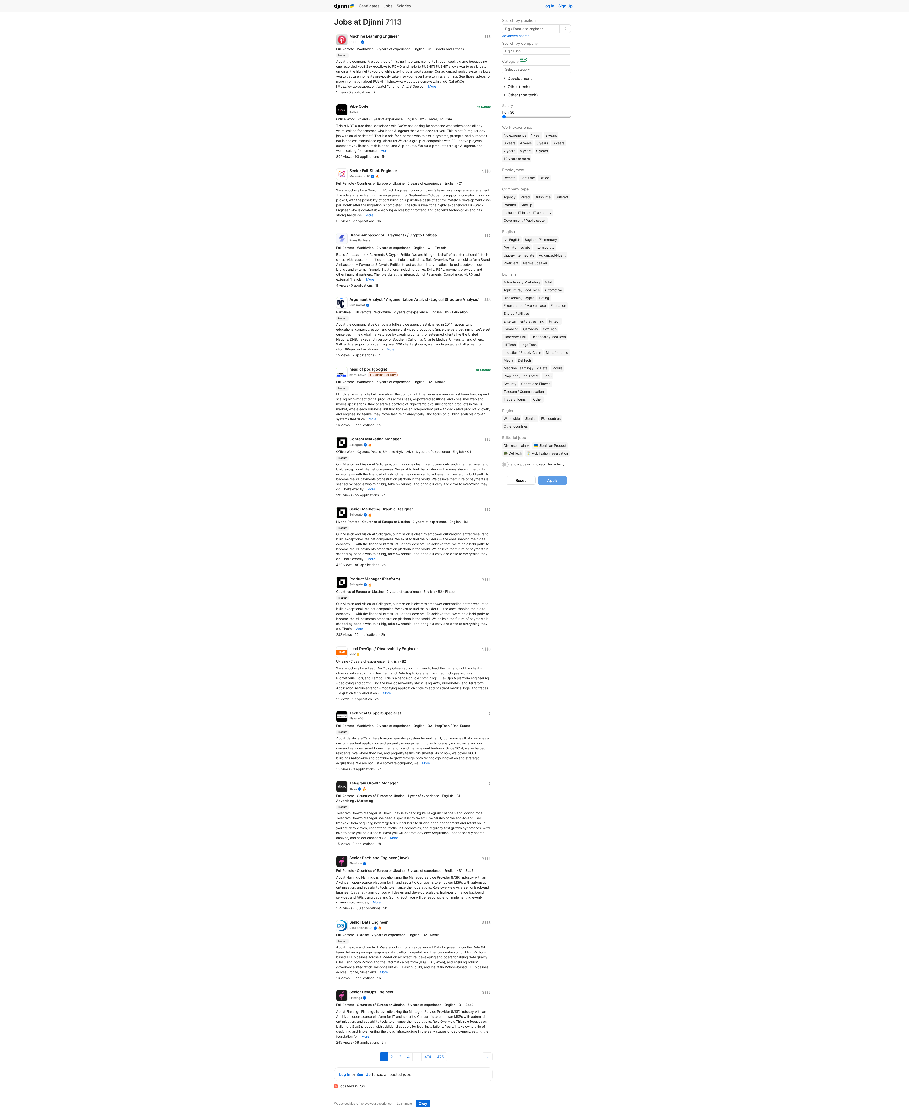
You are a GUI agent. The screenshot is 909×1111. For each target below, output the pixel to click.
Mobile (557, 368)
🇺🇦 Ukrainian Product (550, 445)
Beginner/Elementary (541, 240)
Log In (548, 6)
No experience (515, 135)
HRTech (510, 345)
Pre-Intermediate (517, 247)
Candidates (369, 6)
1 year (536, 135)
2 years (551, 135)
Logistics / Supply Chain (522, 352)
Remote (510, 178)
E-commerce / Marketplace (525, 306)
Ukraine (530, 418)
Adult (549, 282)
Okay (423, 1104)
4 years (526, 143)
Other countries (516, 426)
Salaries (404, 6)
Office (544, 178)
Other (537, 399)
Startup (526, 205)
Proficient (511, 263)
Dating (544, 298)
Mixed (525, 197)
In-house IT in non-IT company (527, 213)
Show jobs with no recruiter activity (537, 464)
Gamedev (530, 329)
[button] (432, 86)
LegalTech (529, 345)
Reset (521, 480)
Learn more (404, 1103)
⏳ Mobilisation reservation (547, 453)
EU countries (551, 418)
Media (508, 360)
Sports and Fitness (535, 384)
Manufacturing (557, 352)
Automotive (553, 290)
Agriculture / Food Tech (522, 290)
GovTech (550, 329)
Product (510, 205)
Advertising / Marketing (522, 282)
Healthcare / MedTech (548, 337)
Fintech (554, 321)
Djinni (344, 6)
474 (427, 1056)
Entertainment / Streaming (524, 321)
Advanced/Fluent (552, 255)
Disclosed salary (516, 445)
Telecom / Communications (524, 392)
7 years (509, 151)
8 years (525, 151)
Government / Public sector (525, 220)
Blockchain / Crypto (519, 298)
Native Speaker (535, 263)
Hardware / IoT (515, 337)
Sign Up (565, 6)
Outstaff (561, 197)
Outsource (543, 197)
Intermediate (544, 247)
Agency (510, 197)
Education (558, 306)
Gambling (511, 329)
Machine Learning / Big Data (526, 368)
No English (512, 240)
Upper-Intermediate (519, 255)
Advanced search (515, 36)
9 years (542, 151)
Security (510, 384)
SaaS (548, 376)
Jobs (387, 6)
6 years (558, 143)
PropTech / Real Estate (521, 376)
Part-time (527, 178)
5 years (542, 143)
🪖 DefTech (513, 453)
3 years (509, 143)
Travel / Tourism (516, 399)
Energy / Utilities (516, 313)
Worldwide (512, 418)
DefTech (524, 360)
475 (440, 1056)
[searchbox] (536, 69)
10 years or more (517, 159)
